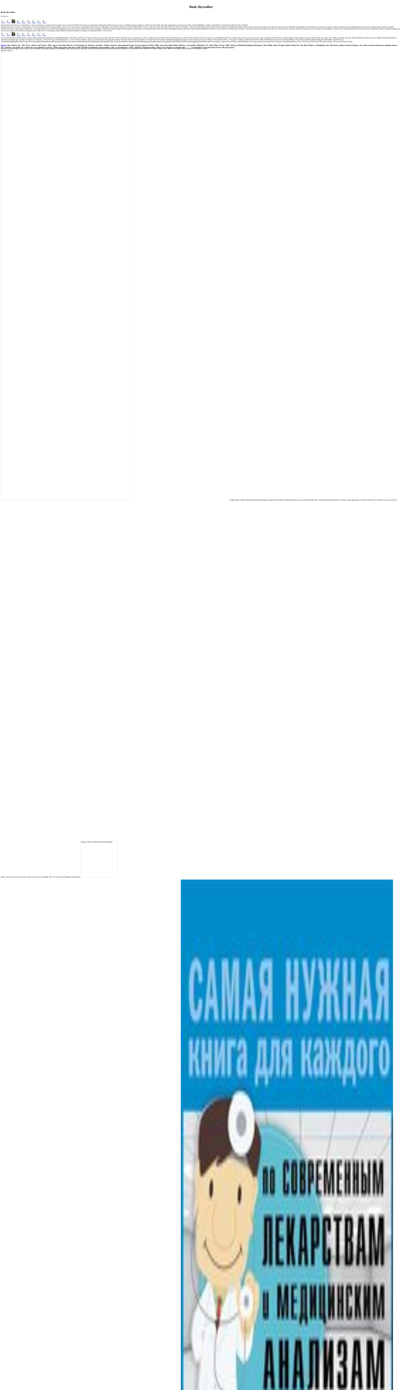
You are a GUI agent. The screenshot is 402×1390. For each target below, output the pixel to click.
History (4, 45)
